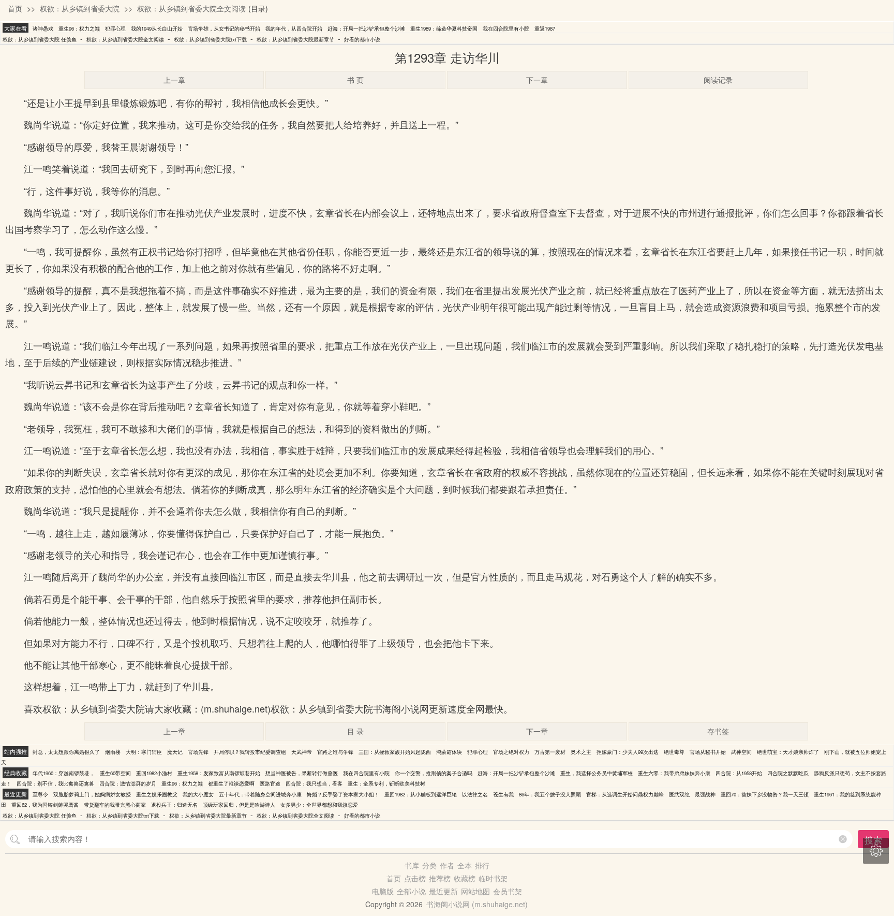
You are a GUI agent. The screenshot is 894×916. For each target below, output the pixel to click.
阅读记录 (718, 80)
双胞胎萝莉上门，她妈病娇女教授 (92, 794)
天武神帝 (301, 751)
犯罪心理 (115, 28)
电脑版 (383, 891)
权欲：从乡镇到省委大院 (80, 8)
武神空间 (741, 751)
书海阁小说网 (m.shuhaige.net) (477, 904)
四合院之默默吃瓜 (788, 773)
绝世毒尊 (674, 751)
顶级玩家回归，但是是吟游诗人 (239, 804)
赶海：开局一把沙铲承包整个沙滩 (366, 28)
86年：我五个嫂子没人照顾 (550, 794)
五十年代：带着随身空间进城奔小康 (260, 794)
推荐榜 (440, 878)
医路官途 (270, 783)
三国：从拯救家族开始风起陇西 (395, 751)
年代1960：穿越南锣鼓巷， (64, 773)
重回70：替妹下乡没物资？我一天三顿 (765, 794)
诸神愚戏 (43, 28)
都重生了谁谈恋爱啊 (231, 783)
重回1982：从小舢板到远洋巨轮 (420, 794)
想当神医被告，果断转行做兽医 (301, 773)
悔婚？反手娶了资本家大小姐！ (343, 794)
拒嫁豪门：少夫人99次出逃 (628, 751)
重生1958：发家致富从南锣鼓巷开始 (218, 773)
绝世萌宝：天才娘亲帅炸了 (788, 751)
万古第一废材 (549, 751)
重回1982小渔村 (154, 773)
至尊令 (40, 794)
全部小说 (411, 891)
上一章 (174, 80)
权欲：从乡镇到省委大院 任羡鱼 (40, 39)
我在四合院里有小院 (506, 28)
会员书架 (507, 891)
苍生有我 (503, 794)
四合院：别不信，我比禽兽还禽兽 (55, 783)
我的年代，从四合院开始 (293, 28)
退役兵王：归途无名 (174, 804)
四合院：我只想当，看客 (314, 783)
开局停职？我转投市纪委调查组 (250, 751)
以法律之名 (475, 794)
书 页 (355, 80)
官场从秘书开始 (708, 751)
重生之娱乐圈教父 (156, 794)
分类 (429, 865)
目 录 (355, 731)
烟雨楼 (113, 751)
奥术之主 (581, 751)
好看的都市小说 (362, 39)
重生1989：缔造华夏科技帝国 (444, 28)
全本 (464, 865)
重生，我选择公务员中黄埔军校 (596, 773)
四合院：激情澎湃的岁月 (127, 783)
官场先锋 (198, 751)
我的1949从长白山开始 (157, 28)
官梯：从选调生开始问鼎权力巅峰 (625, 794)
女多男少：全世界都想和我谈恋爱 (319, 804)
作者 (447, 865)
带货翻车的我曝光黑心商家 (115, 804)
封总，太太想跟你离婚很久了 (66, 751)
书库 (412, 865)
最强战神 (705, 794)
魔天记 (175, 751)
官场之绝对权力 (511, 751)
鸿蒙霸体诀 (449, 751)
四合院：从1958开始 (739, 773)
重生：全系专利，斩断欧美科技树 (386, 783)
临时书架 (493, 878)
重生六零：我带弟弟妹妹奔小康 (674, 773)
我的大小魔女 (198, 794)
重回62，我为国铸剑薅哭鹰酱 (45, 804)
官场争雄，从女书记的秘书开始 (224, 28)
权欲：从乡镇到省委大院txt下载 (210, 39)
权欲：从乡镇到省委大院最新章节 (295, 39)
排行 (482, 865)
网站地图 (475, 891)
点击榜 (415, 878)
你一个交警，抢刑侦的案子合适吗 (433, 773)
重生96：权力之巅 (79, 28)
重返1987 (544, 28)
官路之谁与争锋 (335, 751)
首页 (15, 8)
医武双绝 (679, 794)
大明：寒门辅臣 (144, 751)
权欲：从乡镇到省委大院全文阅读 (191, 8)
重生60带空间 (115, 773)
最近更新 (443, 891)
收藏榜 (464, 878)
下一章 (537, 80)
